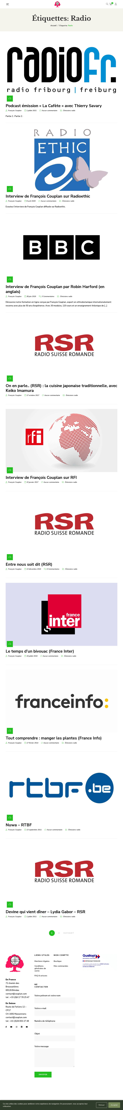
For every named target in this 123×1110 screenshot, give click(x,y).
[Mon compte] (116, 4)
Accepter (114, 1105)
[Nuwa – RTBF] (61, 788)
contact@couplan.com (16, 993)
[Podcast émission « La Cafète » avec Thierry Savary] (61, 68)
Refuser (102, 1105)
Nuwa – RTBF (19, 825)
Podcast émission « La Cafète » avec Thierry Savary (54, 106)
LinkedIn (21, 1027)
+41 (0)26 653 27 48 (19, 1021)
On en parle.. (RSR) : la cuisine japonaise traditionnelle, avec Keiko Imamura (61, 388)
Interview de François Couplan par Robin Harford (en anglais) (55, 289)
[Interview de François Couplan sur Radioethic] (61, 159)
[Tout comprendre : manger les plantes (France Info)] (61, 701)
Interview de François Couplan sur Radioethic (48, 196)
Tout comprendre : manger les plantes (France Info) (54, 738)
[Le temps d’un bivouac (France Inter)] (61, 614)
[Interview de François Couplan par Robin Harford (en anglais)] (61, 249)
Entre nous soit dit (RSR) (29, 564)
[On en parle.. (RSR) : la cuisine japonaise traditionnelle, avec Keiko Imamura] (61, 348)
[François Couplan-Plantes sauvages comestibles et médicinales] (57, 4)
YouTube (11, 1027)
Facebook (6, 1027)
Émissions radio (69, 110)
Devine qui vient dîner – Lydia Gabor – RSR (45, 912)
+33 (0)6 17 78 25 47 (19, 997)
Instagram (16, 1027)
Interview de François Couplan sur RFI (41, 477)
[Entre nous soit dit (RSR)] (61, 527)
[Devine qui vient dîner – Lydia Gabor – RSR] (61, 874)
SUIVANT (68, 933)
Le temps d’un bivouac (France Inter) (40, 651)
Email (27, 1027)
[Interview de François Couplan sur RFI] (61, 440)
